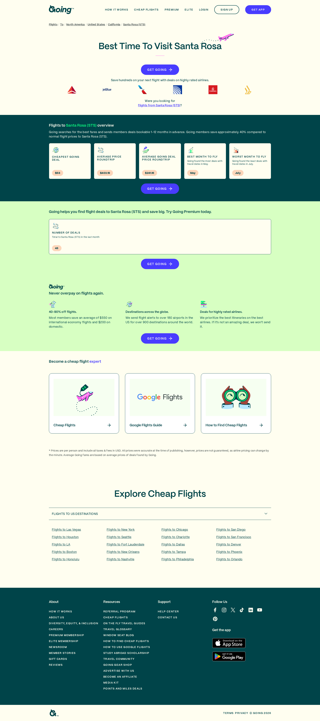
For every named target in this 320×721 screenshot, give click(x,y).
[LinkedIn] (251, 612)
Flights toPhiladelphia (177, 559)
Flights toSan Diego (231, 529)
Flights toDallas (173, 544)
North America (75, 24)
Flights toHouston (65, 537)
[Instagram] (224, 612)
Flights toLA (61, 544)
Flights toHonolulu (65, 559)
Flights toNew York (121, 529)
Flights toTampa (173, 552)
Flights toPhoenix (229, 552)
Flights (53, 24)
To (62, 24)
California (114, 24)
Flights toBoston (64, 552)
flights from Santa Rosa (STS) (159, 105)
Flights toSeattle (119, 537)
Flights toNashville (120, 559)
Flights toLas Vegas (66, 529)
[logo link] (61, 9)
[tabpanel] (160, 545)
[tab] (160, 514)
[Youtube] (260, 612)
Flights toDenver (228, 544)
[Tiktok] (242, 612)
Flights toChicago (174, 529)
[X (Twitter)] (233, 612)
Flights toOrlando (229, 559)
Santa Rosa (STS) (134, 24)
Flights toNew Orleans (123, 552)
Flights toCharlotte (175, 537)
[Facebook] (215, 612)
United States (96, 24)
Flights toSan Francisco (233, 537)
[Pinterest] (215, 621)
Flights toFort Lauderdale (125, 544)
